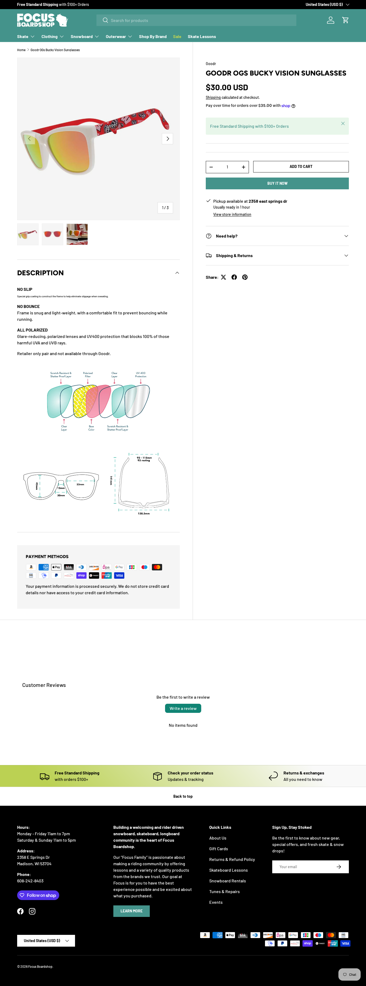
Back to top (183, 796)
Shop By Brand (153, 36)
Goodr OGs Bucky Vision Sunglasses (55, 49)
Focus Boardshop (40, 966)
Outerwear (116, 36)
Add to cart (301, 166)
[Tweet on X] (223, 277)
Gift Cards (218, 848)
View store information (232, 214)
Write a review (183, 708)
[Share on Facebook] (234, 277)
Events (216, 902)
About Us (217, 837)
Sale (177, 36)
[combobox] (196, 20)
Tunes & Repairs (224, 891)
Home (21, 49)
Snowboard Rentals (227, 880)
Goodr (211, 63)
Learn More (132, 911)
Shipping (213, 97)
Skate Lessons (202, 36)
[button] (346, 20)
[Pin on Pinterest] (245, 277)
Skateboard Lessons (228, 869)
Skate (22, 36)
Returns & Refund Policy (232, 859)
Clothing (50, 36)
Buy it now (277, 183)
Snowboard (82, 36)
